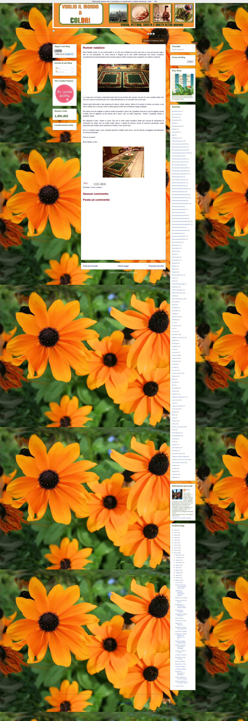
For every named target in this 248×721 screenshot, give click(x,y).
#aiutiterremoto (176, 111)
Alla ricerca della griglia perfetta (180, 641)
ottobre (178, 560)
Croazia (174, 367)
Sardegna (175, 450)
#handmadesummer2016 (179, 215)
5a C (173, 322)
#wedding (175, 319)
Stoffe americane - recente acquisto (181, 677)
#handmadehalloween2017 (180, 197)
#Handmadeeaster (177, 176)
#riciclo (174, 278)
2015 (176, 547)
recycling (174, 438)
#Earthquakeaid (177, 126)
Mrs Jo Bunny (179, 618)
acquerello (175, 325)
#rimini (174, 281)
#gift (173, 135)
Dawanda (175, 376)
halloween (175, 394)
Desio (173, 379)
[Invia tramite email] (95, 184)
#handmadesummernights (180, 218)
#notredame (175, 260)
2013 (176, 553)
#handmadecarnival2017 (179, 159)
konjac (174, 403)
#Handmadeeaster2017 (179, 182)
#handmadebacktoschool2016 (181, 153)
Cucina (174, 370)
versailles (174, 468)
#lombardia (175, 251)
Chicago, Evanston (181, 655)
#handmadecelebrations (179, 162)
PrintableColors (176, 435)
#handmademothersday (179, 200)
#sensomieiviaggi (177, 290)
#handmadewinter (177, 233)
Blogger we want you (178, 337)
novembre (179, 557)
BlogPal (174, 340)
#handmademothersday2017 (180, 203)
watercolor (175, 474)
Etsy (173, 385)
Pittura (174, 423)
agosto (178, 565)
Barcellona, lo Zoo (180, 664)
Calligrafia (175, 346)
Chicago (174, 358)
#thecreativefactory (177, 298)
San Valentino (176, 447)
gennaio (178, 686)
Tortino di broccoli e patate (181, 601)
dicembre (178, 555)
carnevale (175, 352)
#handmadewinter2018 (179, 239)
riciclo (173, 441)
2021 (176, 532)
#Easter (174, 129)
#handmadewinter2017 (179, 236)
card (173, 349)
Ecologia (174, 382)
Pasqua (174, 421)
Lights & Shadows (177, 406)
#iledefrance (175, 245)
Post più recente (90, 266)
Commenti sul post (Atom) (127, 273)
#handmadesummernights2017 (181, 224)
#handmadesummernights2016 (181, 221)
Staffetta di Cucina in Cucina (180, 459)
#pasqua (174, 272)
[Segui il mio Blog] (58, 51)
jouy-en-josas (176, 400)
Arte (173, 328)
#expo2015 (175, 132)
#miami (174, 254)
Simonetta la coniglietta (179, 610)
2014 (176, 550)
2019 (176, 537)
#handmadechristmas (178, 165)
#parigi (174, 266)
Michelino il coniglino (181, 597)
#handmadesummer (178, 212)
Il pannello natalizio (181, 631)
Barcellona (175, 334)
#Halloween (175, 138)
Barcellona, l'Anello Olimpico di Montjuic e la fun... (181, 636)
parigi (173, 418)
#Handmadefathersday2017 (180, 188)
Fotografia (175, 388)
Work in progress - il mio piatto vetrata (181, 681)
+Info (149, 1)
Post (58, 68)
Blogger (128, 703)
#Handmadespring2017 (179, 209)
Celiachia (174, 355)
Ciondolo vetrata (180, 666)
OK (155, 1)
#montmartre (176, 257)
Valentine (175, 465)
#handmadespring (177, 206)
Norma (188, 490)
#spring (174, 296)
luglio (177, 567)
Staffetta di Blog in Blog (179, 456)
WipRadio (175, 477)
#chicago (174, 117)
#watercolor (175, 316)
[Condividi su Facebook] (102, 184)
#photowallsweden (177, 275)
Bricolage (175, 343)
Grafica (174, 391)
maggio (178, 572)
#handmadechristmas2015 (180, 168)
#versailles (175, 310)
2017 (176, 542)
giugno (178, 570)
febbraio (178, 580)
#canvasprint (176, 114)
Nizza (173, 415)
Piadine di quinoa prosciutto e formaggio (180, 646)
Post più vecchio (156, 266)
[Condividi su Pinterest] (104, 184)
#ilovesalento (176, 248)
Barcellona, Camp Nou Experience (181, 628)
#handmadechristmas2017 (180, 173)
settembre (179, 562)
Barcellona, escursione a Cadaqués (180, 673)
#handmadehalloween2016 (180, 194)
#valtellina (175, 307)
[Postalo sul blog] (97, 184)
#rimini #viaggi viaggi (178, 284)
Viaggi (174, 471)
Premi (173, 429)
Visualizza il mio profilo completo (181, 518)
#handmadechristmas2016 (180, 170)
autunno (174, 331)
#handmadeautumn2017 (179, 147)
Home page (123, 266)
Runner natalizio (180, 661)
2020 (176, 535)
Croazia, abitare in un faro (180, 651)
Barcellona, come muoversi (180, 658)
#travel (174, 304)
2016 (176, 545)
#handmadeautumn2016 (179, 144)
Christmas (175, 361)
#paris (174, 269)
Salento (174, 444)
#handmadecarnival (178, 156)
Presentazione (176, 432)
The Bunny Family (180, 620)
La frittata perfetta (180, 669)
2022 (176, 530)
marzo (178, 577)
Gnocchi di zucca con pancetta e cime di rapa (180, 586)
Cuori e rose (179, 582)
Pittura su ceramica (177, 426)
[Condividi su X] (99, 184)
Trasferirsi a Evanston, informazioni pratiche (179, 593)
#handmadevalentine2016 (180, 230)
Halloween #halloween (178, 397)
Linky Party (175, 409)
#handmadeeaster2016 (179, 179)
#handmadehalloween (178, 191)
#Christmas (175, 120)
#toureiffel (175, 301)
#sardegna (175, 287)
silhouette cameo (177, 453)
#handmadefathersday (179, 185)
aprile (177, 575)
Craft (173, 364)
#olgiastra (175, 263)
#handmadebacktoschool (179, 150)
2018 (176, 540)
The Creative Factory (178, 462)
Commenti (60, 72)
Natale (174, 412)
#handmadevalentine (178, 227)
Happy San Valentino (179, 624)
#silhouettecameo (177, 293)
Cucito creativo (96, 187)
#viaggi (174, 313)
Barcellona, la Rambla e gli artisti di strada (180, 606)
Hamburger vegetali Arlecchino (181, 614)
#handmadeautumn (178, 141)
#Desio (174, 123)
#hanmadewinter (177, 242)
